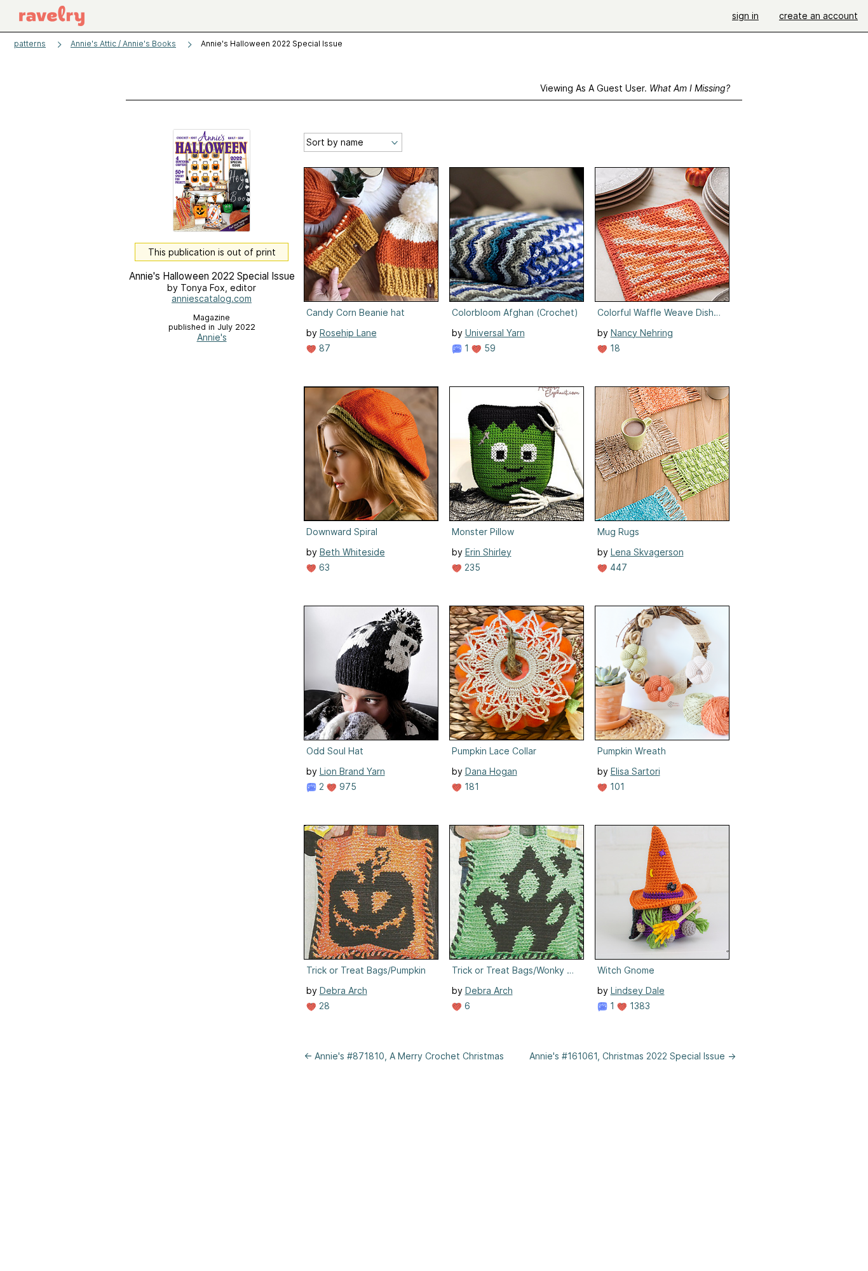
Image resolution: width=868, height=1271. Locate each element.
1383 (638, 1005)
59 (489, 348)
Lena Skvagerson (647, 552)
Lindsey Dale (638, 990)
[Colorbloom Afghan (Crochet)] (516, 234)
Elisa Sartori (635, 771)
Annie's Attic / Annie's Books (123, 43)
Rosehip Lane (348, 332)
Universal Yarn (495, 332)
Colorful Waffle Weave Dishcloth (660, 312)
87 (323, 348)
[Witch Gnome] (662, 892)
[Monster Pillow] (516, 453)
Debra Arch (343, 990)
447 (617, 567)
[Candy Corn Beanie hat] (371, 234)
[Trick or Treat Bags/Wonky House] (516, 892)
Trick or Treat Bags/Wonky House (515, 970)
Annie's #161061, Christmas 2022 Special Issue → (632, 1055)
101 (616, 786)
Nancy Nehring (642, 332)
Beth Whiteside (352, 552)
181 (470, 786)
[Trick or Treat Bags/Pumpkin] (371, 892)
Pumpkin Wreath (631, 750)
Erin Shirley (488, 552)
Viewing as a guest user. (635, 88)
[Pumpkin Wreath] (662, 673)
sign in (745, 15)
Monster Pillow (483, 531)
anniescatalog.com (212, 298)
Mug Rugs (618, 531)
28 (323, 1005)
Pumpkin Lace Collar (494, 750)
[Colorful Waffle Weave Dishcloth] (662, 234)
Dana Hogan (491, 771)
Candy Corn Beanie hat (355, 312)
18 (613, 348)
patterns (30, 43)
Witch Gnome (625, 970)
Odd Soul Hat (334, 750)
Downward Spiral (341, 531)
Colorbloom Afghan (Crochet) (515, 312)
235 (471, 567)
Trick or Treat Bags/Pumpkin (366, 970)
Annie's (212, 337)
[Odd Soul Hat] (371, 673)
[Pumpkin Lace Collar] (516, 673)
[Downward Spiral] (371, 453)
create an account (818, 15)
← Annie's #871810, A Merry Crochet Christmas (404, 1055)
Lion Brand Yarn (352, 771)
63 (323, 567)
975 (346, 786)
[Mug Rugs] (662, 453)
